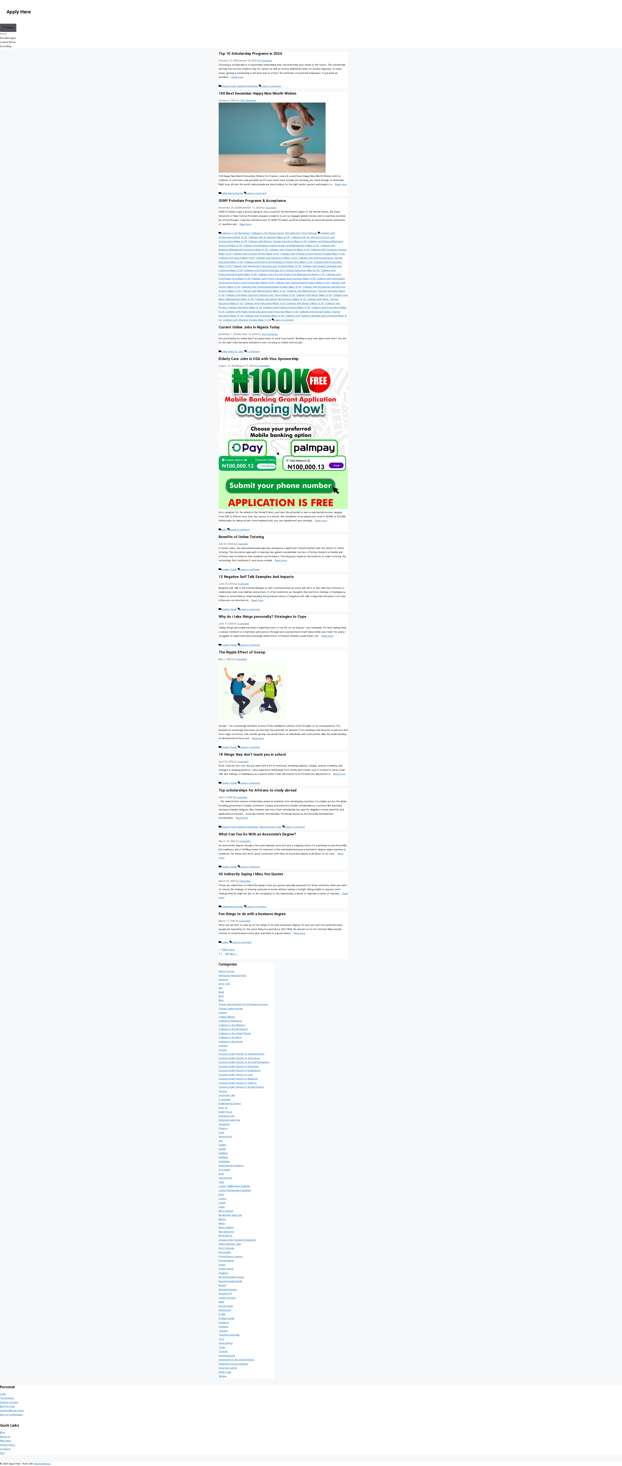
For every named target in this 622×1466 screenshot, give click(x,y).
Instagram (224, 1161)
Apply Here (18, 12)
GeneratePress (42, 1463)
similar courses (227, 1297)
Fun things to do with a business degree (252, 914)
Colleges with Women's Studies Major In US (247, 320)
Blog (221, 1000)
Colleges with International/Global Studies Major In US (271, 286)
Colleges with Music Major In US (314, 295)
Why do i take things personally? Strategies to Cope (262, 616)
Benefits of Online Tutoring (241, 537)
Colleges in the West (230, 1037)
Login (3, 1394)
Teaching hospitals (229, 1334)
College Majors (227, 1016)
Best (221, 996)
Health (222, 1149)
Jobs (224, 529)
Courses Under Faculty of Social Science (241, 1087)
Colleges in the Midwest (232, 1025)
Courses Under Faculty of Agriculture (239, 1058)
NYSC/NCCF (225, 1235)
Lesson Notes (8, 42)
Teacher (223, 1330)
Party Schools (309, 233)
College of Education (230, 1020)
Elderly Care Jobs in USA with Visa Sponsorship (259, 359)
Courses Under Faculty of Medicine (238, 1078)
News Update (226, 1227)
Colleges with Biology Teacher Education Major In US (277, 241)
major (222, 1206)
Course (223, 1049)
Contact (223, 1045)
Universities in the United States (236, 1359)
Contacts (5, 1449)
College (223, 1012)
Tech (221, 1339)
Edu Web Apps (8, 38)
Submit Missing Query (12, 1410)
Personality (225, 1252)
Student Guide (229, 569)
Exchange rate (226, 1116)
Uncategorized (227, 1355)
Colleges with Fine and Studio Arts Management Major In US (291, 274)
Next (234, 953)
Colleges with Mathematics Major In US (263, 291)
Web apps (5, 1440)
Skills (221, 1301)
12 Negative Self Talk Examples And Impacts (256, 577)
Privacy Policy (7, 1444)
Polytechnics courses (231, 1256)
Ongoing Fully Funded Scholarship (239, 86)
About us (5, 1436)
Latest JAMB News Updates (234, 1186)
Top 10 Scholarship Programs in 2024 (250, 53)
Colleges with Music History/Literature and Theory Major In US (260, 295)
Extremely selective (229, 1120)
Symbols (223, 1326)
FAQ (2, 1453)
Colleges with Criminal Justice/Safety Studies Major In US (312, 253)
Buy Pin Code (7, 1406)
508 (227, 953)
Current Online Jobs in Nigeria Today (249, 327)
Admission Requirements (233, 975)
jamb (221, 1173)
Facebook (224, 1124)
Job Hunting (225, 1177)
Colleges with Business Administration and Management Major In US (281, 245)
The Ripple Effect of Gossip (242, 652)
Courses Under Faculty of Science (238, 1083)
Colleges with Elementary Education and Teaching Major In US (266, 266)
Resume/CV (225, 1293)
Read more (237, 77)
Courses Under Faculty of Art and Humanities (244, 1062)
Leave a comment (271, 86)
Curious (223, 1091)
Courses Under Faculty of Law (235, 1074)
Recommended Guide (230, 1281)
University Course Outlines (233, 1363)
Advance (223, 979)
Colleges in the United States (267, 233)
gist (221, 1140)
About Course (226, 971)
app (221, 987)
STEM (222, 1314)
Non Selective (292, 233)
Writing (222, 1376)
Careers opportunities (231, 1008)
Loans (222, 1202)
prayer (222, 1264)
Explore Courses (9, 1402)
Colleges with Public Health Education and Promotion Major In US (262, 311)
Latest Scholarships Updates (235, 1190)
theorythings (226, 1343)
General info (225, 1136)
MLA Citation (226, 1211)
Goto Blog (5, 46)
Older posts (228, 949)
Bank (221, 992)
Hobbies (223, 1153)
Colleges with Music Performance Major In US (280, 299)
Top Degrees (7, 1398)
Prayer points (226, 1268)
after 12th (224, 983)
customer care (227, 1095)
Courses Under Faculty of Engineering (239, 1070)
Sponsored (225, 1310)
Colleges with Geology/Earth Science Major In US (302, 282)
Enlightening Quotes (232, 193)
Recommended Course (231, 1277)
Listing (222, 1198)
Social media (226, 1306)
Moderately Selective (230, 1215)
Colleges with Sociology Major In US (264, 315)
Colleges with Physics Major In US (305, 303)
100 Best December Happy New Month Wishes (257, 93)
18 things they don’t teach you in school (252, 754)
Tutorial (223, 1351)
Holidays (223, 1157)
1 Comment (253, 351)
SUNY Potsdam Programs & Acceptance (252, 200)
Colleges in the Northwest (235, 233)
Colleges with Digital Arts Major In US (276, 257)
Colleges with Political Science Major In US (286, 307)
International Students (231, 1165)
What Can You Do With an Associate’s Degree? (257, 834)
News (222, 1223)
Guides (225, 942)
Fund (221, 1132)
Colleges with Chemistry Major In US (289, 249)
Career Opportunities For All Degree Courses (243, 1004)
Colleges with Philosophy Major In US (264, 303)
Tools (222, 1347)
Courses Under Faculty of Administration (241, 1054)
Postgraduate (226, 1260)
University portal (228, 1368)
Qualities (223, 1273)
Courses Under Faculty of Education (239, 1066)
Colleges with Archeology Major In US (269, 237)
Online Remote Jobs (232, 351)
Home (3, 33)
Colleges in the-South (231, 1041)
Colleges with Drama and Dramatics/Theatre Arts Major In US (278, 262)
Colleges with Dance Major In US (236, 257)
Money (222, 1219)
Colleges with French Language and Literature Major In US (284, 278)
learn (221, 1194)
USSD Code (225, 1372)
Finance (223, 1128)
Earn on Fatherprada (11, 1414)
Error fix (223, 1107)
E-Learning (224, 1099)
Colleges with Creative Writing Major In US (255, 253)
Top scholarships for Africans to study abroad (257, 790)
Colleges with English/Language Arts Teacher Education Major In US (281, 270)
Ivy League (224, 1169)
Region (222, 1285)
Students (224, 1322)
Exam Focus (225, 1111)
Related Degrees (228, 1289)
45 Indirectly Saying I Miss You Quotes (251, 874)
